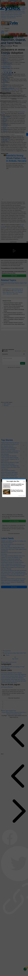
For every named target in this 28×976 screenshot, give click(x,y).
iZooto (24, 495)
